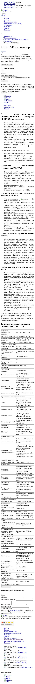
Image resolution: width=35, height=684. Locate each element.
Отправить (4, 81)
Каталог (6, 18)
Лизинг (6, 28)
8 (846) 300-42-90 (9, 4)
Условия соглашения (10, 638)
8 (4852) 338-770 (9, 7)
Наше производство (10, 22)
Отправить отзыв (6, 606)
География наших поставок (12, 23)
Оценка (3, 595)
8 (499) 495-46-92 (9, 2)
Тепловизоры (8, 41)
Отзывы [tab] (6, 109)
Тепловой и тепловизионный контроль (16, 39)
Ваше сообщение (6, 604)
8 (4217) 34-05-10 (9, 5)
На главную (8, 36)
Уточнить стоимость (6, 64)
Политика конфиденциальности (14, 641)
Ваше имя (4, 597)
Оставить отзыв (5, 586)
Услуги (6, 20)
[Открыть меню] (1, 33)
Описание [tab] (7, 105)
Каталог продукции (10, 38)
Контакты (7, 30)
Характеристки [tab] (9, 107)
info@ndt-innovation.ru (26, 667)
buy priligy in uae (15, 610)
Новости (7, 26)
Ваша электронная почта (8, 599)
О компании (8, 25)
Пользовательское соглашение (13, 639)
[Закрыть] (1, 594)
